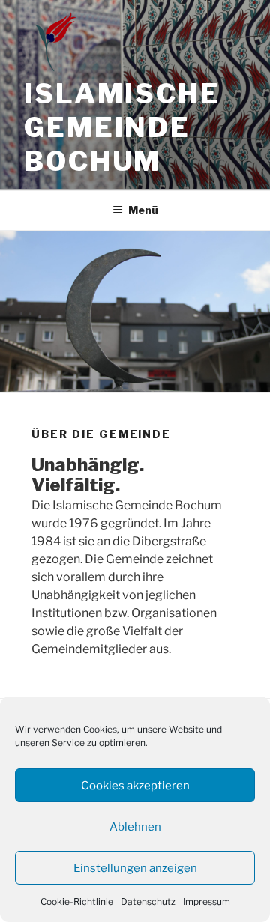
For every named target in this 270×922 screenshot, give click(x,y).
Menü (143, 210)
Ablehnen (135, 827)
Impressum (206, 901)
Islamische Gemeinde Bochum (122, 127)
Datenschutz (148, 901)
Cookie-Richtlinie (76, 901)
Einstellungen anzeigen (135, 868)
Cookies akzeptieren (135, 785)
